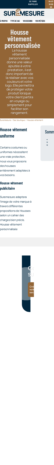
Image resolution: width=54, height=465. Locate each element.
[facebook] (8, 1)
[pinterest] (18, 1)
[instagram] (3, 1)
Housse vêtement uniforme (47, 142)
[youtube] (13, 1)
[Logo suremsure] (24, 10)
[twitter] (11, 7)
